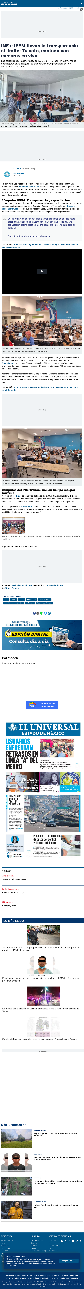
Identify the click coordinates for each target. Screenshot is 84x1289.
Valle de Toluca (7, 1240)
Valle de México (7, 1243)
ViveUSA (52, 1248)
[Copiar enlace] (49, 613)
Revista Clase (54, 1245)
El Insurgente (7, 902)
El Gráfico (52, 1240)
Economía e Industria (5, 1249)
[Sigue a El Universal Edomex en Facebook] (63, 1241)
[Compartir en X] (37, 613)
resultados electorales (14, 603)
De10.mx (52, 1243)
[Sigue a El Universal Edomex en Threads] (81, 1241)
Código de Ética (44, 1275)
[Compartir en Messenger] (45, 613)
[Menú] (81, 3)
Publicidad (74, 1275)
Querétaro (35, 1243)
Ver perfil (17, 175)
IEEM (14, 599)
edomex (30, 603)
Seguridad (5, 1245)
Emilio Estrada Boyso (10, 889)
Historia (23, 1278)
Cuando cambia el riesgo (13, 892)
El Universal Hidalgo (39, 1251)
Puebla (33, 1248)
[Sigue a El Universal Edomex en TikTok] (77, 1241)
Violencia (55, 1275)
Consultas (64, 1275)
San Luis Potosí (37, 1240)
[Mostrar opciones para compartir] (81, 9)
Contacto (74, 1278)
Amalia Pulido (8, 876)
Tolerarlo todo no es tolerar (14, 879)
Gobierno (17, 169)
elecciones (31, 599)
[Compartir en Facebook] (34, 613)
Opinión (6, 871)
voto (21, 599)
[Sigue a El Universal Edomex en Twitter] (66, 1241)
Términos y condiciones (60, 1278)
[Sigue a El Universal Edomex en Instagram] (70, 1241)
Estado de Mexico (44, 603)
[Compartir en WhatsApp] (41, 613)
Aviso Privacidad (12, 1278)
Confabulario (54, 1251)
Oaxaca (34, 1245)
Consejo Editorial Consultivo (26, 1275)
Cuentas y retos (9, 905)
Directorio (10, 1275)
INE (6, 599)
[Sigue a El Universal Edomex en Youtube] (74, 1241)
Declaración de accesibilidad (39, 1278)
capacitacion (45, 599)
